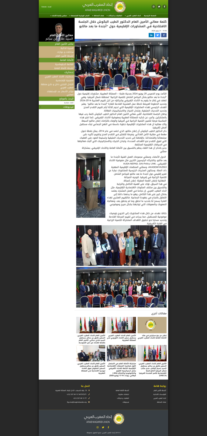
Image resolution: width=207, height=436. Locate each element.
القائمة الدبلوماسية (64, 64)
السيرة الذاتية (67, 48)
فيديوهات (68, 107)
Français (44, 6)
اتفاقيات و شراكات (115, 15)
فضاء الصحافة (99, 15)
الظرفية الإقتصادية (65, 80)
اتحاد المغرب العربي (133, 15)
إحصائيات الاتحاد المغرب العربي (59, 77)
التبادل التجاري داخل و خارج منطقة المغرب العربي (57, 86)
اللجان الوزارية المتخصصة (80, 15)
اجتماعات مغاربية (123, 394)
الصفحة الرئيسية (150, 15)
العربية (49, 6)
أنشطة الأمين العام (65, 56)
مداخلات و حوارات (65, 52)
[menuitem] (150, 16)
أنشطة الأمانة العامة (64, 68)
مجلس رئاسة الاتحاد (59, 15)
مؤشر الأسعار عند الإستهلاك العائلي (60, 93)
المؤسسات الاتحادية (159, 394)
